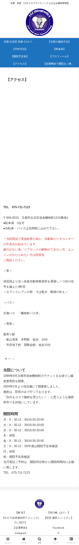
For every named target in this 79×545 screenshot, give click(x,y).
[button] (71, 473)
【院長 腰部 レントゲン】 (58, 517)
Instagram (20, 533)
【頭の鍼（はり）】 (58, 512)
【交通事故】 (20, 527)
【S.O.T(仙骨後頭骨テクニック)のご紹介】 (20, 520)
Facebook (58, 527)
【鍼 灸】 (20, 512)
